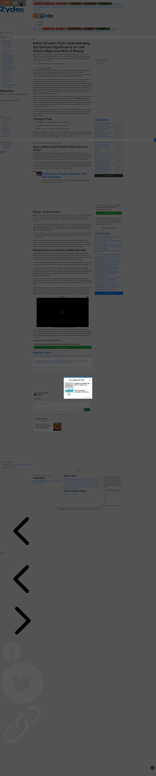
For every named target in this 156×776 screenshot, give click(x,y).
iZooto (90, 397)
